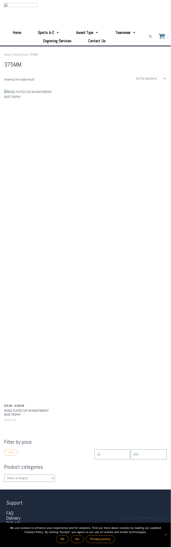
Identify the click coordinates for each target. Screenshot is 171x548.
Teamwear (123, 32)
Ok (62, 539)
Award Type (84, 32)
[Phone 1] (147, 13)
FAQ (10, 513)
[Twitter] (159, 13)
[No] (166, 535)
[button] (150, 36)
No (77, 539)
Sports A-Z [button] (46, 32)
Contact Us (97, 40)
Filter (11, 452)
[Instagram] (165, 13)
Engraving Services (57, 40)
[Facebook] (153, 13)
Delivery (13, 518)
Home (17, 32)
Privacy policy (100, 539)
